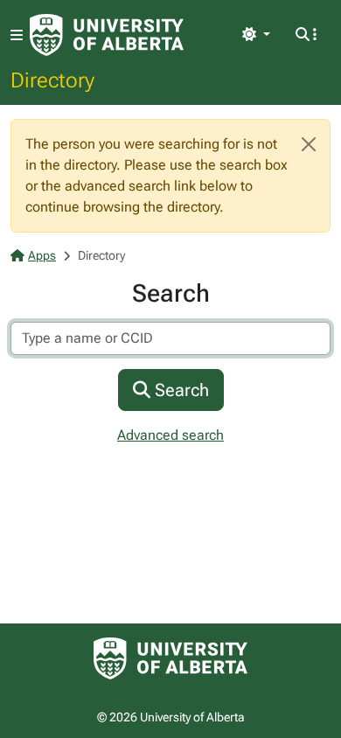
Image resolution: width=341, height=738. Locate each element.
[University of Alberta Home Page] (107, 35)
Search (179, 389)
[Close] (309, 144)
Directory (52, 79)
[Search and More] (306, 35)
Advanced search (170, 435)
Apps (42, 255)
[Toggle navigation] (16, 35)
